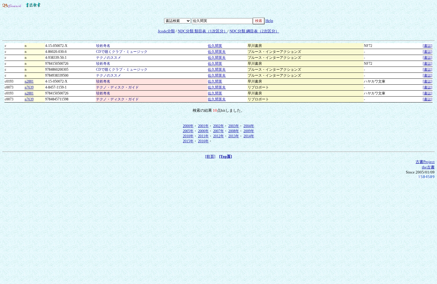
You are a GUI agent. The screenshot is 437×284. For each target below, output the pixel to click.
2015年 (188, 141)
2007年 (218, 131)
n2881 (29, 81)
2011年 (203, 136)
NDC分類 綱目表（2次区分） (254, 31)
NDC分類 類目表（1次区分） (202, 31)
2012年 (218, 136)
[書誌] (427, 46)
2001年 (203, 126)
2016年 (203, 141)
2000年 (188, 126)
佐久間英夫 (217, 52)
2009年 (248, 131)
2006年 (203, 131)
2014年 (248, 136)
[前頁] (210, 156)
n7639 (29, 87)
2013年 (233, 136)
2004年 (248, 126)
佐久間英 (215, 46)
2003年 (233, 126)
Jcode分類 (166, 31)
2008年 (233, 131)
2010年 (188, 136)
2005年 (188, 131)
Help (269, 20)
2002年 (218, 126)
